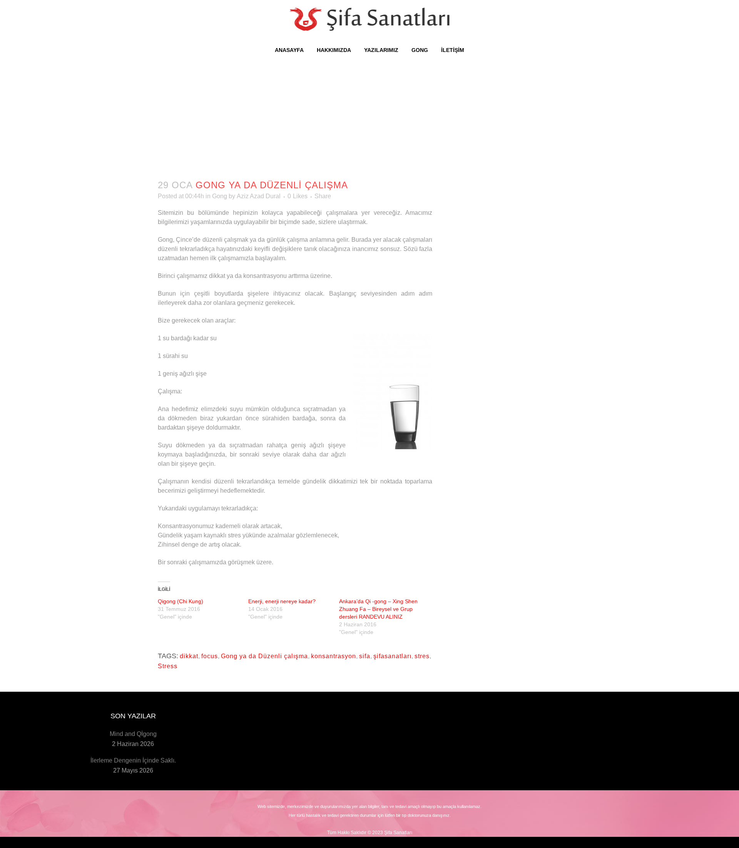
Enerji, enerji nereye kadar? (282, 601)
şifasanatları (392, 656)
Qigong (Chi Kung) (180, 601)
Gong (219, 196)
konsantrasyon (333, 656)
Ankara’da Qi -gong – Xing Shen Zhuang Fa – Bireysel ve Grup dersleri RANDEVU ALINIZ (378, 609)
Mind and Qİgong (133, 734)
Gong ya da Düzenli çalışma (264, 656)
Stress (167, 666)
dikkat (189, 656)
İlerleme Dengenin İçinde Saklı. (133, 760)
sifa (364, 656)
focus (209, 656)
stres (422, 656)
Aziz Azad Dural (259, 196)
